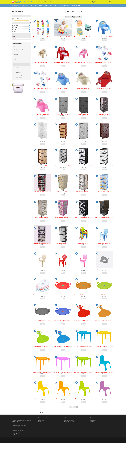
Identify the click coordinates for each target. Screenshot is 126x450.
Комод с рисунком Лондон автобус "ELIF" (42, 191)
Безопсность (54, 1)
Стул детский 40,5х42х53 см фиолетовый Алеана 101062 (107, 398)
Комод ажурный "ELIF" (104, 114)
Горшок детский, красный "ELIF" (104, 88)
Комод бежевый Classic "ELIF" (63, 140)
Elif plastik (15, 27)
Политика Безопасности (17, 422)
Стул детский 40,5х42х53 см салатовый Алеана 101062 (86, 398)
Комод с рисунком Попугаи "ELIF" (42, 217)
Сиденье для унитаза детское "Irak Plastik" (42, 294)
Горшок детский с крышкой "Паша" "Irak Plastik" (84, 36)
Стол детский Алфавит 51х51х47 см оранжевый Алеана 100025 (47, 372)
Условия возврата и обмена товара (19, 425)
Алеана (15, 31)
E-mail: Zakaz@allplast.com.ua (18, 432)
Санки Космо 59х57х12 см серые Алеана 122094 (43, 320)
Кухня (35, 5)
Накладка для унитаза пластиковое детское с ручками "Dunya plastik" (110, 269)
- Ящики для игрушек (19, 75)
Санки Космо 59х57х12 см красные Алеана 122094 (65, 294)
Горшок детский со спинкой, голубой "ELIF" (104, 36)
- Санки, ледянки (18, 77)
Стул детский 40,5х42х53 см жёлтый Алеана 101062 (44, 398)
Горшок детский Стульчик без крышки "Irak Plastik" (105, 62)
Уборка (46, 5)
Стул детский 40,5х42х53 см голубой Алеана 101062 (106, 372)
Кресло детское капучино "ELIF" (42, 269)
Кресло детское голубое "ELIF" (104, 243)
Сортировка (67, 16)
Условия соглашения (16, 424)
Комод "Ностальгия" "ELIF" (63, 114)
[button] (95, 2)
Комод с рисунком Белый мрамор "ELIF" (104, 165)
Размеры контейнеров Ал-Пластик (19, 426)
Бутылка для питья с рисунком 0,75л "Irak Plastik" (43, 36)
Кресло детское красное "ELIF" (63, 269)
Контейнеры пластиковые (69, 5)
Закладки (92, 421)
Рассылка (92, 422)
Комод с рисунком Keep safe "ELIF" (63, 165)
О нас (13, 418)
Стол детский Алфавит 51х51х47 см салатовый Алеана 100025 (88, 372)
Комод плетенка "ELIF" (84, 140)
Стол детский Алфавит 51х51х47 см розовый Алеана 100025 (67, 372)
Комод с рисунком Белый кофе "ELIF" (83, 165)
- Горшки (16, 67)
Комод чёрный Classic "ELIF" (63, 243)
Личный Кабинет (93, 418)
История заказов (93, 420)
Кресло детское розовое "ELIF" (83, 269)
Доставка (41, 1)
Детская (59, 5)
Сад (50, 5)
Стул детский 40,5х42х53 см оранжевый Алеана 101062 (66, 398)
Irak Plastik (15, 29)
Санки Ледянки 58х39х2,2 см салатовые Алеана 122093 (45, 346)
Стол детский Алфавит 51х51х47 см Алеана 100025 (85, 346)
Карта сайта (40, 421)
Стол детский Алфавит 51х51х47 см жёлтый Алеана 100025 (108, 346)
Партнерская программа (69, 421)
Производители (67, 418)
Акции (65, 422)
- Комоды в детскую (18, 69)
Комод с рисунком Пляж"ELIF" (104, 191)
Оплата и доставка (16, 421)
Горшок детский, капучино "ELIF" (84, 88)
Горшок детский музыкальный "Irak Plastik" (63, 36)
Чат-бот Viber (15, 434)
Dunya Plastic (16, 25)
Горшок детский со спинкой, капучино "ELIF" (42, 62)
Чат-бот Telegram (15, 433)
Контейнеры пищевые (17, 5)
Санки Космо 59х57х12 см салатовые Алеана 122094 (106, 294)
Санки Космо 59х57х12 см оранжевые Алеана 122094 (86, 294)
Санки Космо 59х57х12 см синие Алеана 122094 (64, 320)
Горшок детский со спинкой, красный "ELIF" (63, 62)
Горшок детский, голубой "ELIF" (63, 88)
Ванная (54, 5)
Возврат (47, 1)
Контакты (40, 418)
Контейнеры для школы (28, 5)
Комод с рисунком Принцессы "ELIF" (63, 217)
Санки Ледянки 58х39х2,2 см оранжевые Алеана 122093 (107, 320)
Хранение (40, 5)
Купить (43, 40)
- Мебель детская (18, 72)
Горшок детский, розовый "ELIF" (42, 114)
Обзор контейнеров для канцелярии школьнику (21, 420)
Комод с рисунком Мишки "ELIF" (63, 191)
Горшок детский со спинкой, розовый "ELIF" (83, 62)
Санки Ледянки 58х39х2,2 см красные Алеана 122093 (86, 320)
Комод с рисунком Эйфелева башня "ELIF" (42, 243)
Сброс (14, 13)
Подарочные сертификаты (69, 420)
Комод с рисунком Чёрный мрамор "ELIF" (104, 217)
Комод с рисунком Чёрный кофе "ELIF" (83, 217)
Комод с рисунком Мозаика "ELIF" (83, 191)
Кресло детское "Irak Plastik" (84, 243)
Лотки (78, 5)
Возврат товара (41, 420)
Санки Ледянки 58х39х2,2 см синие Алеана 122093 (65, 346)
